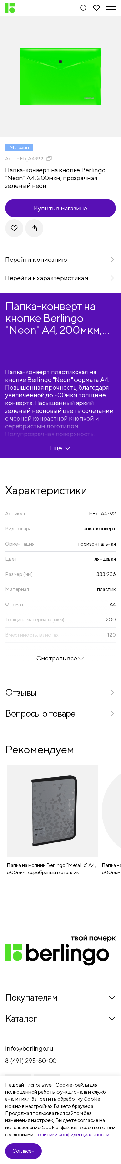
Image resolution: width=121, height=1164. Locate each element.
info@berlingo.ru (29, 1048)
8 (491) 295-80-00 (31, 1060)
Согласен (23, 1151)
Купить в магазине (60, 208)
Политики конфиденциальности (71, 1134)
